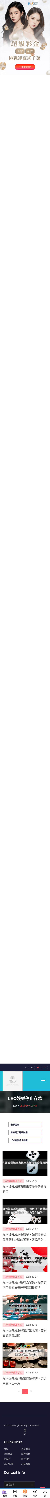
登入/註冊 (8, 1464)
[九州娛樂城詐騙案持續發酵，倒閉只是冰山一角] (25, 1355)
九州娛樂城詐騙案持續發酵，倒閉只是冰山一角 (25, 1381)
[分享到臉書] (25, 1432)
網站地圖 (25, 1464)
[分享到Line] (25, 1430)
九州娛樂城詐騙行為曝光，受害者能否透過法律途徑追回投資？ (25, 1285)
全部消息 (15, 1125)
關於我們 (25, 1454)
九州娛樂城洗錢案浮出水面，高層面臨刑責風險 (25, 1333)
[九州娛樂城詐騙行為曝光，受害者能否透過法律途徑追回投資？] (25, 1259)
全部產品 (8, 1454)
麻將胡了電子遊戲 (19, 1132)
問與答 (7, 1459)
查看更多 (10, 1485)
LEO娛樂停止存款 (19, 1140)
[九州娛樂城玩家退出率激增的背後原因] (25, 1163)
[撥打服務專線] (32, 1067)
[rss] (25, 1434)
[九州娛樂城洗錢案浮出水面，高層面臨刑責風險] (25, 1307)
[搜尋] (26, 1067)
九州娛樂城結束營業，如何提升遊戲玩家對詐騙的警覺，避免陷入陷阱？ (25, 1237)
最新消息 (25, 1449)
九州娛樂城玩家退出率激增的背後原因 (25, 1189)
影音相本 (25, 1459)
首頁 (15, 1106)
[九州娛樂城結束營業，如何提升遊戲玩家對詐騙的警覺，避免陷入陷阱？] (25, 1211)
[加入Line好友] (44, 1067)
